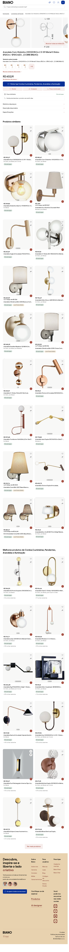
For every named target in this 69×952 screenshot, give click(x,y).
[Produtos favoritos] (54, 2)
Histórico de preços (9, 104)
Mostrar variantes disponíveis (11, 71)
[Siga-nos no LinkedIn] (55, 921)
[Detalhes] (31, 155)
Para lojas (57, 859)
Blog (43, 873)
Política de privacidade (58, 934)
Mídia (33, 876)
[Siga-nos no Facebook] (55, 911)
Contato (34, 873)
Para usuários (45, 860)
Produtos (35, 899)
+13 (32, 66)
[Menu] (63, 2)
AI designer (36, 905)
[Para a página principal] (8, 2)
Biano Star (57, 872)
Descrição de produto (10, 108)
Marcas (44, 866)
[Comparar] (30, 131)
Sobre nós (34, 866)
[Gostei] (30, 127)
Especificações (8, 112)
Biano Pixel (57, 869)
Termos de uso (60, 936)
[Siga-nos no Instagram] (55, 906)
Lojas (44, 870)
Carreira (34, 870)
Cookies (62, 932)
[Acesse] (58, 2)
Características (36, 879)
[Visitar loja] (15, 33)
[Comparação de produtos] (49, 2)
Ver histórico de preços (10, 79)
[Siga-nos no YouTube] (55, 916)
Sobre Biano (33, 860)
